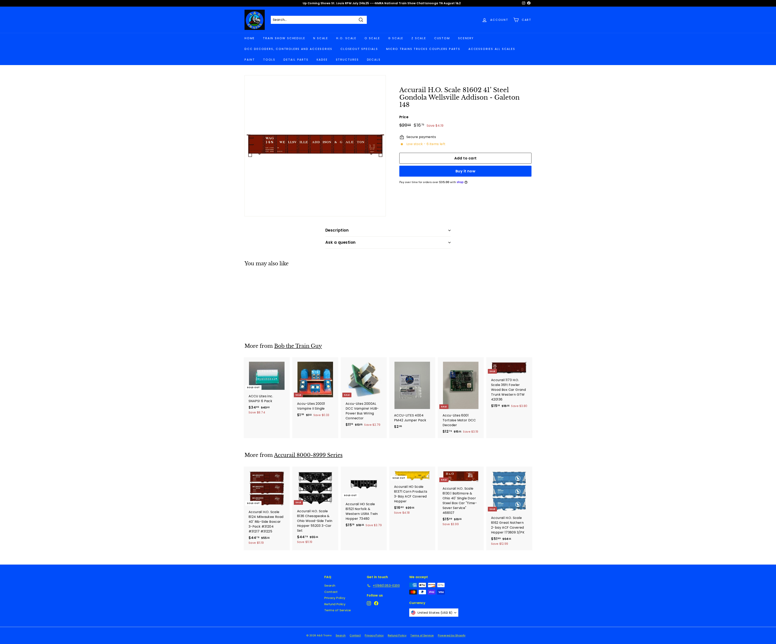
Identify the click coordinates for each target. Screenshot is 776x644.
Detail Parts (296, 60)
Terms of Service (337, 610)
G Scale (396, 38)
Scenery (466, 38)
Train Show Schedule (284, 38)
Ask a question (340, 242)
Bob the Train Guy (298, 346)
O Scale (372, 38)
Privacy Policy (334, 598)
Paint (250, 60)
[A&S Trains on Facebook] (376, 603)
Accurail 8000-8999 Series (308, 455)
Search (329, 585)
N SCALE (320, 38)
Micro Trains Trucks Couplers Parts (423, 49)
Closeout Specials (359, 49)
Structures (347, 60)
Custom (442, 38)
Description (337, 230)
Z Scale (418, 38)
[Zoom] (315, 145)
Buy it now (465, 171)
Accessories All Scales (491, 49)
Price (403, 117)
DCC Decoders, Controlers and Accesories (288, 49)
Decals (374, 60)
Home (250, 38)
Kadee (322, 60)
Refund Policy (334, 604)
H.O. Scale (346, 38)
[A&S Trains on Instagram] (369, 603)
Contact (331, 592)
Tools (269, 60)
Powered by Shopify (452, 635)
